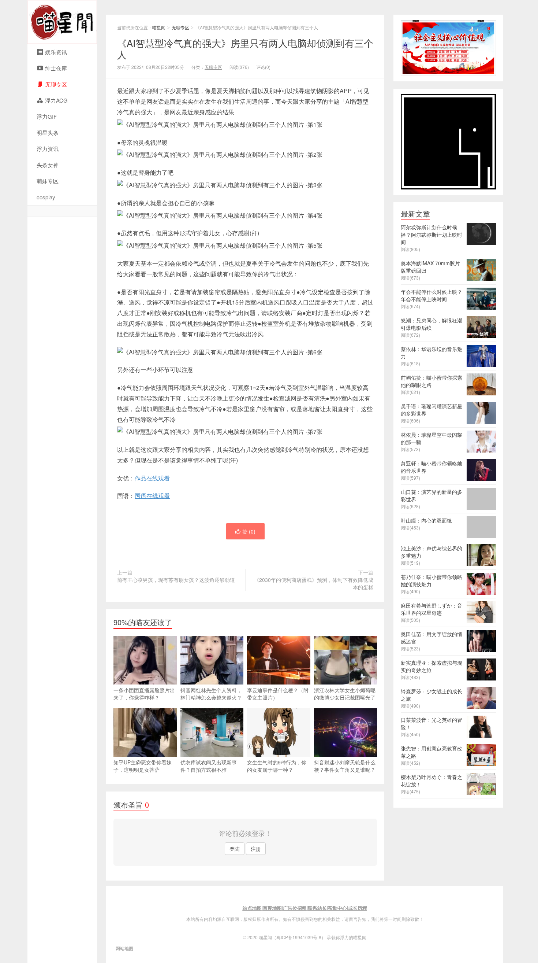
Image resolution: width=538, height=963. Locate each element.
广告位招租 (295, 907)
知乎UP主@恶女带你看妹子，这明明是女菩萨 (142, 766)
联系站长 (317, 907)
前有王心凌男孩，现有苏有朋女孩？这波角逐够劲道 (176, 579)
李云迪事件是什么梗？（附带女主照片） (278, 693)
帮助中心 (337, 907)
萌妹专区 (48, 181)
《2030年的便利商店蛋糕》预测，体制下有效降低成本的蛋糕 (313, 583)
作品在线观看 (152, 478)
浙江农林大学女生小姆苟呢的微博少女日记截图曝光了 (345, 693)
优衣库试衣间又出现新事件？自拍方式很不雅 (208, 766)
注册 (256, 848)
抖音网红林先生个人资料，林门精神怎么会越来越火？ (211, 693)
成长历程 (357, 907)
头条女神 (48, 165)
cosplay (46, 197)
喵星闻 (62, 22)
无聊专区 (180, 27)
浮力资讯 (48, 148)
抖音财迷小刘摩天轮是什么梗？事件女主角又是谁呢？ (345, 766)
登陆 (234, 848)
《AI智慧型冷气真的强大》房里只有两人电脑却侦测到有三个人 (245, 48)
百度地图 (272, 907)
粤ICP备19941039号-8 (298, 937)
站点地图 (252, 907)
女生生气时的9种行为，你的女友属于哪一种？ (276, 766)
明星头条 (48, 132)
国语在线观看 (152, 495)
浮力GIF (47, 116)
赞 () (248, 531)
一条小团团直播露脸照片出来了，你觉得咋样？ (144, 693)
